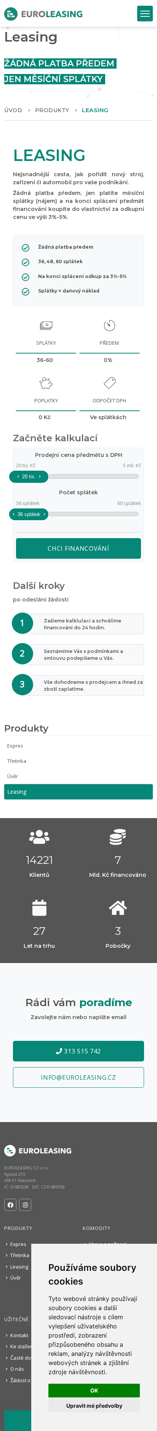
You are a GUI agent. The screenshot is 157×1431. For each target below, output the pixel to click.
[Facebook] (10, 1205)
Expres (15, 745)
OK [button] (94, 1390)
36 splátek (29, 514)
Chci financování (78, 548)
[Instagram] (25, 1205)
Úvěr (12, 776)
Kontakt (18, 1335)
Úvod (13, 110)
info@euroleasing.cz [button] (78, 1077)
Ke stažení (21, 1346)
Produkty (52, 110)
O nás (16, 1368)
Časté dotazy (25, 1357)
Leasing (17, 791)
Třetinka (16, 760)
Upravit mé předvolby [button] (94, 1405)
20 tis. (29, 476)
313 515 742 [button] (81, 1051)
